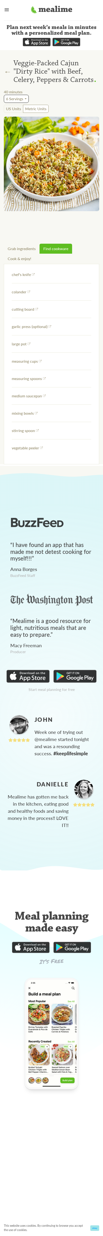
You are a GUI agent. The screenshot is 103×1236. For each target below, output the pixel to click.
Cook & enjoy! (19, 258)
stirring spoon (23, 430)
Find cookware (55, 248)
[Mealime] (51, 10)
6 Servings (14, 98)
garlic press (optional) (29, 326)
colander (19, 292)
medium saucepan (27, 396)
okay (94, 1228)
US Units (13, 108)
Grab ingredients (22, 248)
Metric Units (35, 108)
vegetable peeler (25, 448)
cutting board (23, 309)
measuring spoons (27, 378)
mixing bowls (23, 413)
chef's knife (21, 274)
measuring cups (25, 361)
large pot (19, 344)
